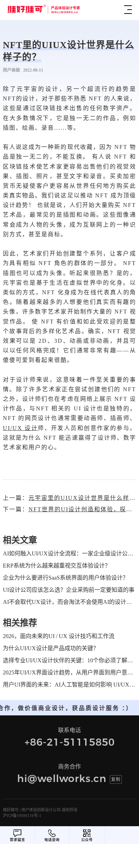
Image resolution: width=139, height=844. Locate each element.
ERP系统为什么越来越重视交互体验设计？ (56, 566)
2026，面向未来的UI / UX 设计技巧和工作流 (58, 636)
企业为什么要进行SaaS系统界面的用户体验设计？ (65, 578)
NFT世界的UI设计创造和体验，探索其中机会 (82, 509)
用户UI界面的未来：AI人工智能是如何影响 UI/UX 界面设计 (69, 685)
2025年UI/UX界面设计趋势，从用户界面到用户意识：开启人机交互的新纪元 (69, 672)
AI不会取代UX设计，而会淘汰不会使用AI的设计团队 (69, 602)
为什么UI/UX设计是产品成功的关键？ (51, 648)
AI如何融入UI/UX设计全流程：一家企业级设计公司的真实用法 (69, 553)
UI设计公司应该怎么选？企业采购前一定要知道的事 (68, 590)
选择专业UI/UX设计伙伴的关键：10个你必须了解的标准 (69, 660)
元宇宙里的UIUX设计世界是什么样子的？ (82, 498)
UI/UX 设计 (20, 428)
